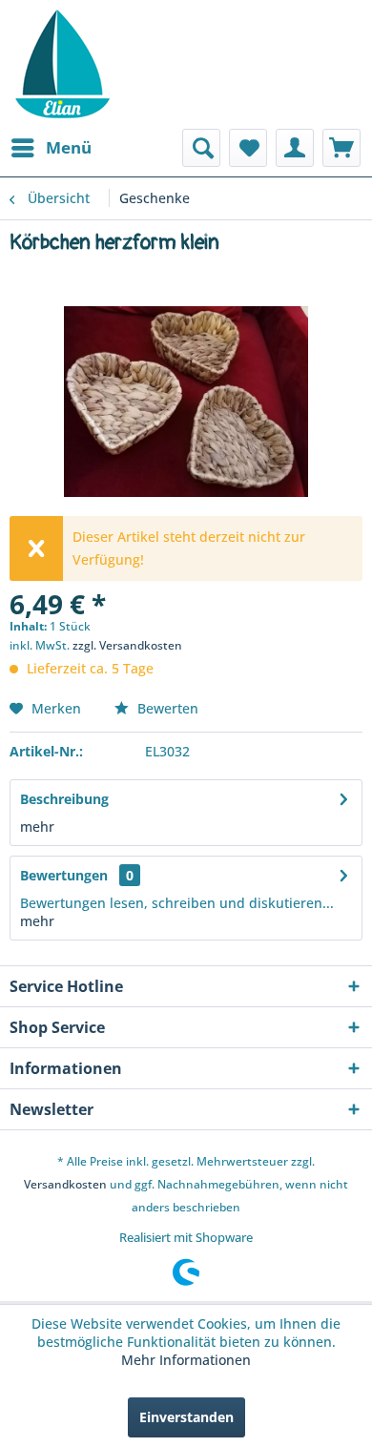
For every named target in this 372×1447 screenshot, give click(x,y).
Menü (69, 147)
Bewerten (166, 708)
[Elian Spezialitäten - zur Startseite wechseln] (61, 64)
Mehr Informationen (186, 1360)
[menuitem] (50, 148)
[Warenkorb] (341, 148)
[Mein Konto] (295, 148)
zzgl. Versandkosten (127, 645)
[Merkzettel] (248, 148)
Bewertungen (64, 875)
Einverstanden (186, 1417)
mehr (37, 826)
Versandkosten (65, 1184)
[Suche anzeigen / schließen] (201, 148)
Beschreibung (64, 799)
